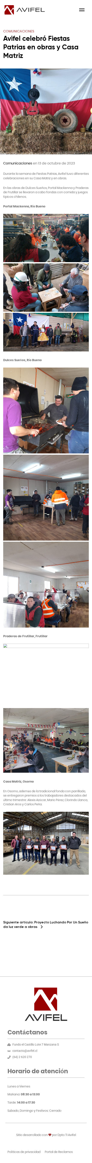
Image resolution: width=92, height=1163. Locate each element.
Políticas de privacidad (23, 1152)
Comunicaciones (18, 31)
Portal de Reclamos (59, 1152)
